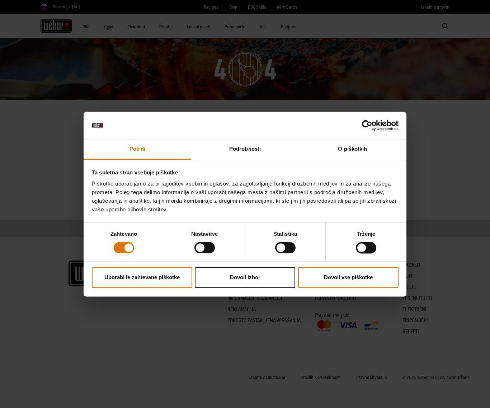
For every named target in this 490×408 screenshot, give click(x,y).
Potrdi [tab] (137, 149)
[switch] (204, 247)
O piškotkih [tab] (352, 149)
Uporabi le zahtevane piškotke (142, 278)
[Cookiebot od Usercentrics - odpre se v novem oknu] (367, 125)
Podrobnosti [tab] (245, 149)
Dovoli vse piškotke (348, 278)
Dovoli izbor (245, 278)
